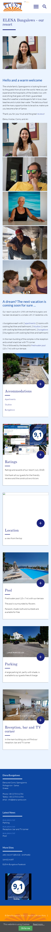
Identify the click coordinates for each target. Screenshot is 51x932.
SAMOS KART (8, 859)
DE (25, 2)
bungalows (43, 329)
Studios (8, 404)
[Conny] (25, 223)
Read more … (38, 924)
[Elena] (25, 155)
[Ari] (25, 258)
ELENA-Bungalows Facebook (14, 864)
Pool (8, 590)
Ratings (11, 462)
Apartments (10, 399)
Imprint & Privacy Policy (37, 915)
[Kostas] (25, 189)
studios (37, 326)
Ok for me (25, 928)
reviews (40, 114)
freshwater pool (38, 345)
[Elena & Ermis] (25, 292)
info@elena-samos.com (17, 800)
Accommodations (18, 391)
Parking (11, 664)
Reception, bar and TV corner (16, 829)
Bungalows (10, 409)
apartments (30, 323)
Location (12, 530)
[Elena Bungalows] (13, 8)
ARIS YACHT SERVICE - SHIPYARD (16, 855)
